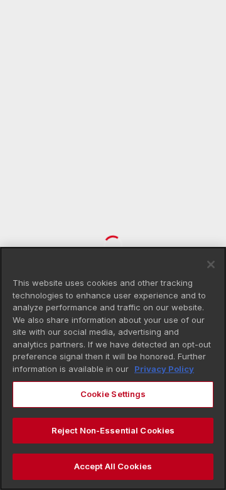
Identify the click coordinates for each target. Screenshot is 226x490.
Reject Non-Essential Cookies (113, 430)
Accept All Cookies (113, 466)
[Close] (211, 264)
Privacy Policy (164, 369)
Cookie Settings (113, 394)
